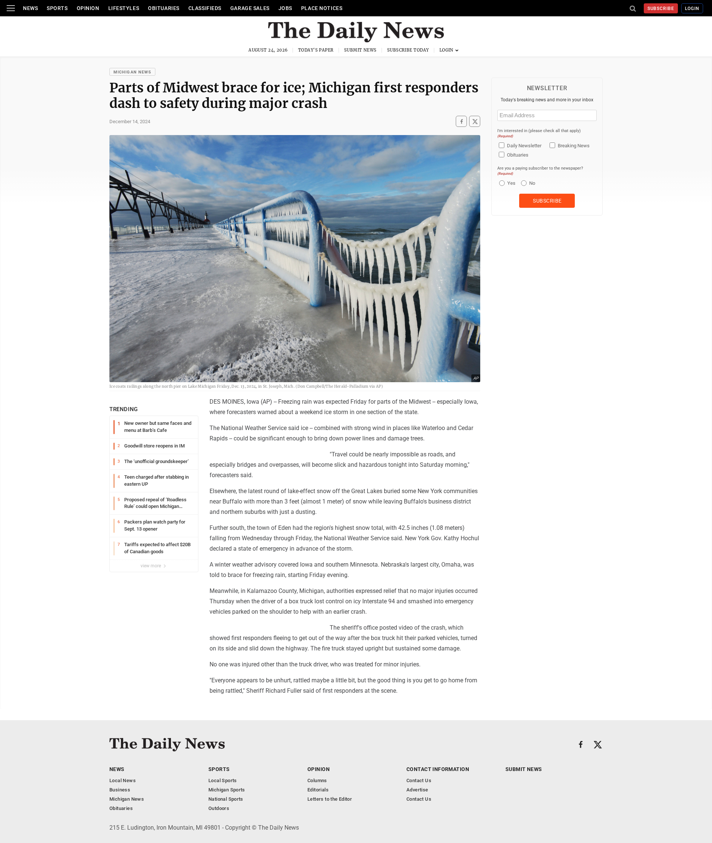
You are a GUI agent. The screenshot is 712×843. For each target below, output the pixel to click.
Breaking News (574, 145)
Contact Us (418, 780)
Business (119, 790)
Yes (510, 183)
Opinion (88, 8)
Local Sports (222, 780)
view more (151, 565)
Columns (317, 780)
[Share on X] (474, 121)
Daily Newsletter (524, 145)
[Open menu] (11, 8)
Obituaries (163, 8)
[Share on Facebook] (461, 121)
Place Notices (321, 8)
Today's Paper (316, 50)
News (30, 8)
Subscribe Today (408, 50)
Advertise (417, 790)
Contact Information (437, 769)
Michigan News (132, 72)
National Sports (225, 799)
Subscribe (661, 8)
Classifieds (204, 8)
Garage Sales (250, 8)
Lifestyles (123, 8)
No (532, 183)
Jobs (285, 8)
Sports (57, 8)
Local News (122, 780)
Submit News (360, 50)
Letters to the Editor (329, 799)
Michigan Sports (226, 790)
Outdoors (218, 808)
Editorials (318, 790)
